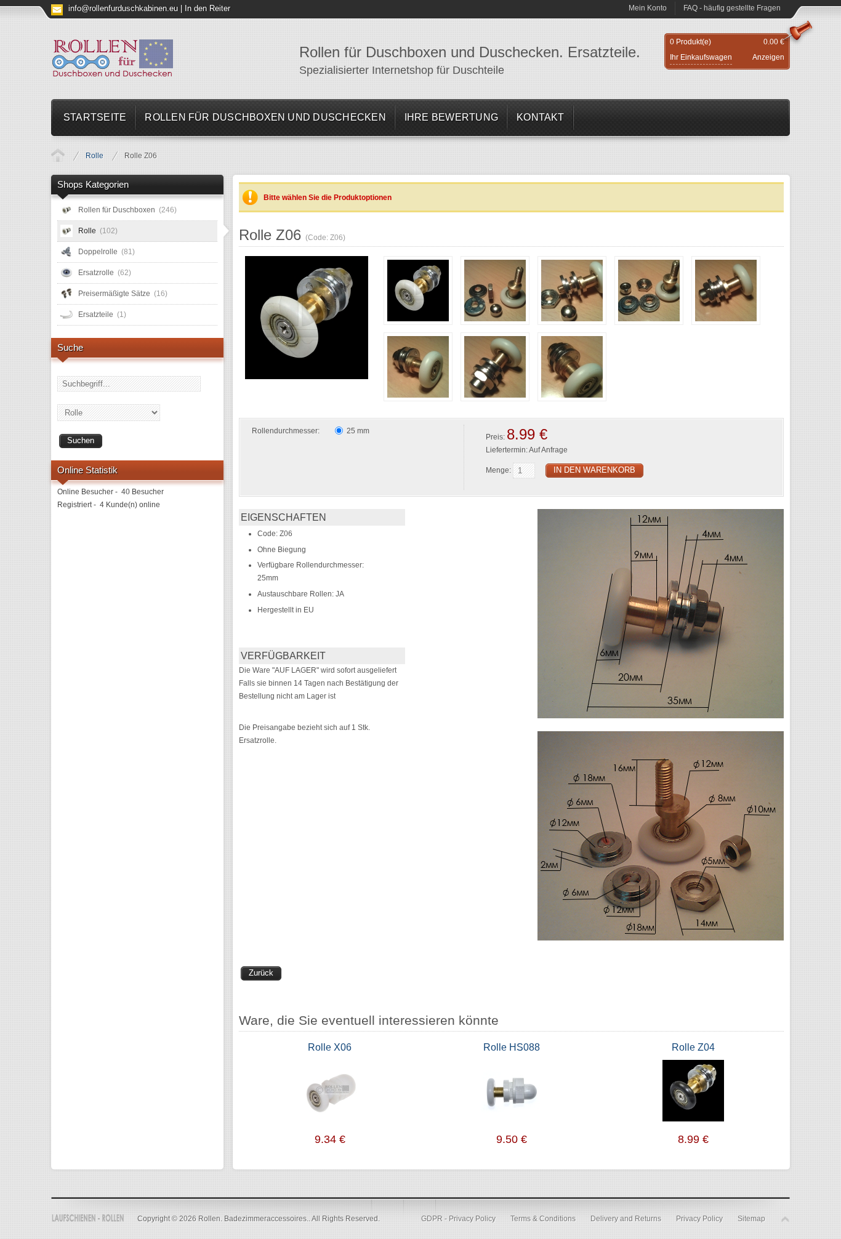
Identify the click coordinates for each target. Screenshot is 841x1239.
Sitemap (751, 1218)
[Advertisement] (137, 708)
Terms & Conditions (543, 1218)
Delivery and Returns (625, 1218)
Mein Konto (648, 8)
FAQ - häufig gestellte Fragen (732, 8)
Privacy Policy (699, 1218)
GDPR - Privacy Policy (458, 1218)
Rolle (94, 155)
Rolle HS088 (511, 1047)
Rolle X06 (330, 1047)
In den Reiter (207, 8)
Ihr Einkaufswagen (701, 57)
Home (58, 155)
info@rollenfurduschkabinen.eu (123, 8)
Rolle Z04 (693, 1047)
